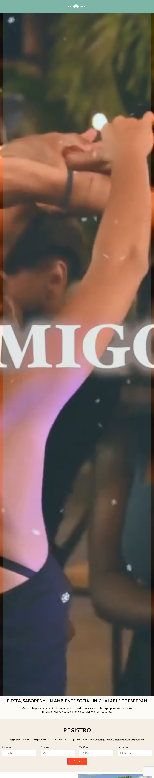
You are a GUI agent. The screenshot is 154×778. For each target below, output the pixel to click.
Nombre (6, 747)
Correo (45, 747)
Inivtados (123, 747)
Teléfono (84, 747)
